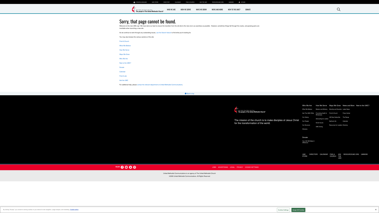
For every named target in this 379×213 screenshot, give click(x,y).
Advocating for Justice (322, 119)
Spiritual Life (332, 121)
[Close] (376, 209)
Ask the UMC (203, 2)
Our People (305, 121)
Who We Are (171, 9)
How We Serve (186, 9)
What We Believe (125, 46)
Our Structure (306, 125)
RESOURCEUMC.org (218, 2)
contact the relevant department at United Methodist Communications (159, 85)
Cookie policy (74, 209)
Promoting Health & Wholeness (321, 114)
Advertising (223, 167)
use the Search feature (163, 33)
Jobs (214, 167)
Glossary (304, 129)
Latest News (346, 109)
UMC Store (155, 2)
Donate (248, 9)
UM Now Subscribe (334, 117)
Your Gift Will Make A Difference (308, 141)
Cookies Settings (283, 210)
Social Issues (319, 123)
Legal (232, 167)
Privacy (240, 167)
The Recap (346, 117)
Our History (305, 117)
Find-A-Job (123, 76)
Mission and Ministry (321, 109)
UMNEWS (231, 2)
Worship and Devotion (335, 109)
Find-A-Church (190, 2)
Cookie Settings (252, 167)
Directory (166, 2)
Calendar (178, 2)
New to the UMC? (234, 9)
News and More (217, 9)
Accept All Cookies (298, 210)
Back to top (190, 93)
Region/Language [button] (141, 2)
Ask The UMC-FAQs (308, 113)
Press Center (346, 113)
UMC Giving (319, 127)
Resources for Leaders (335, 125)
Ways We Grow (201, 9)
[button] (338, 10)
